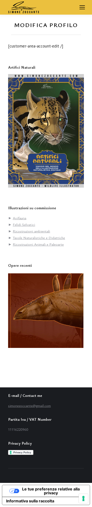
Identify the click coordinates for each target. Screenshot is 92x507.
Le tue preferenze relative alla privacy (51, 491)
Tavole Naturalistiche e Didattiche (39, 237)
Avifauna (19, 217)
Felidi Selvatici (24, 224)
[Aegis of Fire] (46, 311)
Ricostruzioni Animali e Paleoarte (38, 244)
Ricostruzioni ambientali (31, 231)
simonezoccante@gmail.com (29, 405)
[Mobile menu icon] (82, 7)
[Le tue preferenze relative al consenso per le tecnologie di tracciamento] (83, 498)
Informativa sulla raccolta (30, 500)
